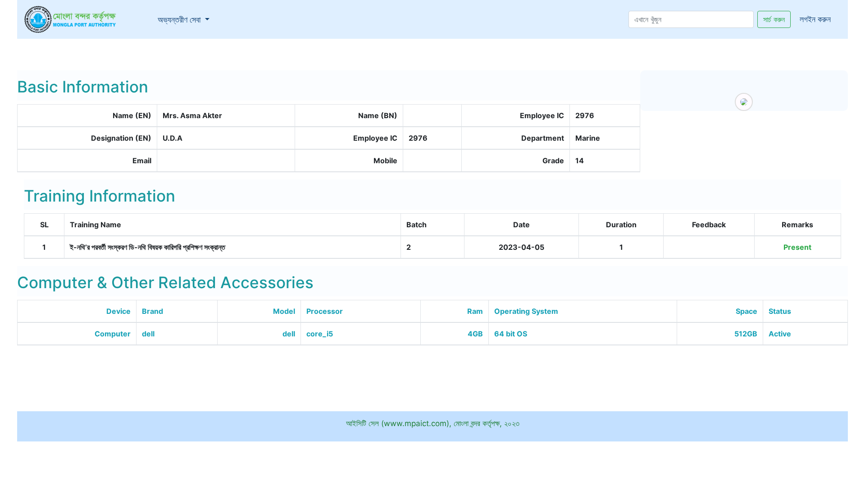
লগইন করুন (815, 19)
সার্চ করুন (774, 19)
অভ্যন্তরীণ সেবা (185, 19)
